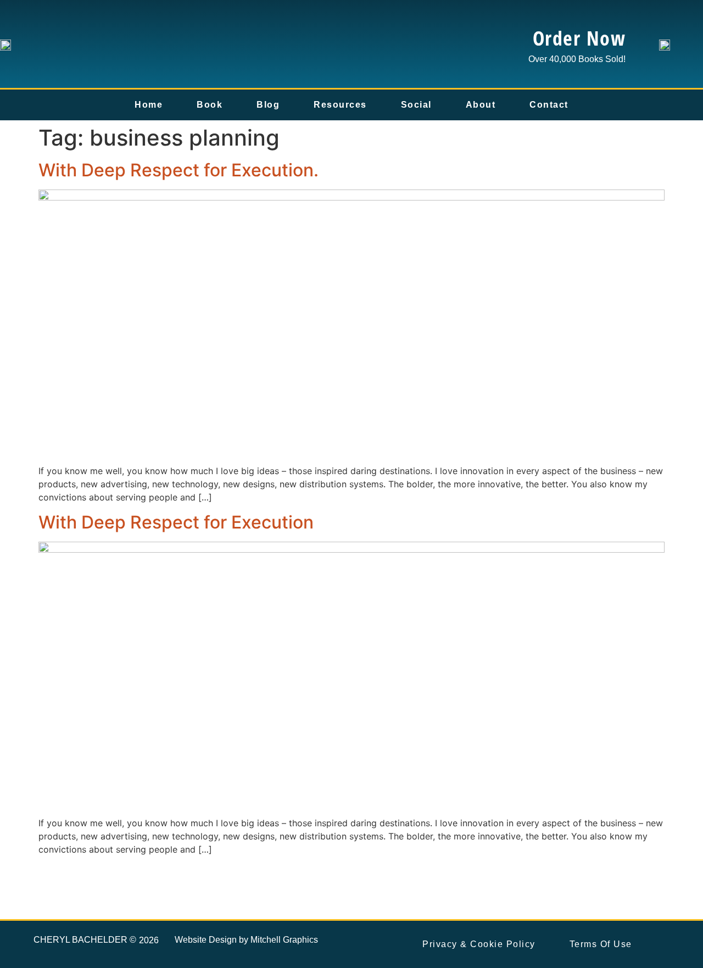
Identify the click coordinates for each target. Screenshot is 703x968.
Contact (548, 104)
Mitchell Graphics (284, 939)
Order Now (579, 38)
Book (209, 104)
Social (416, 104)
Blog (268, 104)
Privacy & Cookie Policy (478, 944)
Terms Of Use (601, 944)
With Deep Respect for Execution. (178, 170)
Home (149, 104)
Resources (340, 104)
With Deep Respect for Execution (176, 522)
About (481, 104)
